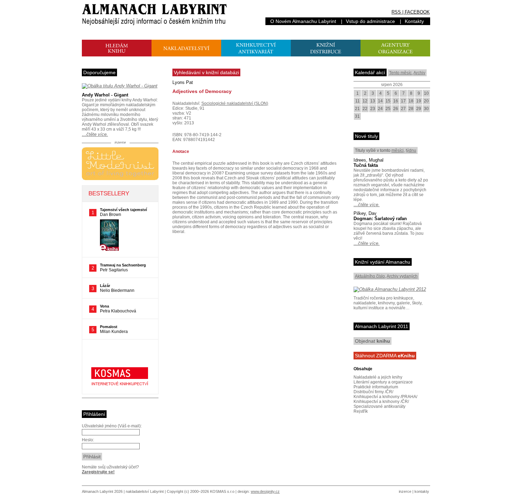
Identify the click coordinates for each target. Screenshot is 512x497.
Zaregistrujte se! (98, 471)
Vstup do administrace (370, 21)
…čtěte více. (95, 134)
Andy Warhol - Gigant (105, 95)
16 (395, 101)
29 (418, 108)
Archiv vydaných (402, 276)
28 (411, 108)
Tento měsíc (400, 72)
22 (365, 108)
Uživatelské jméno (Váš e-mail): (112, 426)
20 (426, 101)
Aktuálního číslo (370, 276)
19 (418, 101)
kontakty (421, 491)
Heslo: (88, 439)
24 (380, 108)
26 (395, 108)
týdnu (411, 150)
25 (388, 108)
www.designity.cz (265, 491)
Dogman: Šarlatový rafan (380, 218)
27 (403, 108)
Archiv (419, 72)
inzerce (405, 491)
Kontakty (414, 21)
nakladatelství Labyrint (145, 491)
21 (357, 108)
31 (357, 116)
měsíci (397, 150)
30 (426, 108)
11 (357, 101)
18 (411, 101)
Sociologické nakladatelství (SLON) (234, 103)
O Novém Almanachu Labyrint (303, 21)
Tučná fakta (366, 165)
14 (380, 101)
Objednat (372, 341)
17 (403, 101)
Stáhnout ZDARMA (385, 355)
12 (365, 101)
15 (388, 101)
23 (372, 108)
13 (372, 101)
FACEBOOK (417, 12)
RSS (396, 12)
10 (426, 93)
